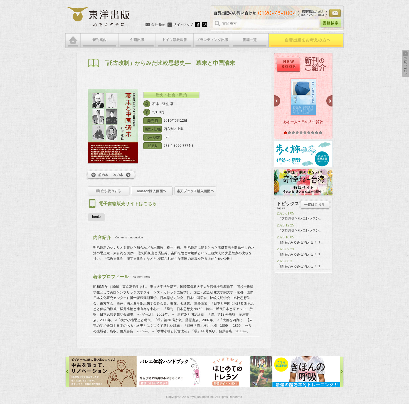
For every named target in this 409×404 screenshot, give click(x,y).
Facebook (197, 24)
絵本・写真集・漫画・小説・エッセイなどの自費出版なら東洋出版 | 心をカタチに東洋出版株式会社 (98, 17)
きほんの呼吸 (238, 371)
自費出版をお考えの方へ (306, 40)
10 (320, 132)
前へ (98, 174)
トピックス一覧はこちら (315, 204)
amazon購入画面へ (152, 191)
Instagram (204, 24)
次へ (123, 174)
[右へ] (342, 371)
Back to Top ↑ (405, 63)
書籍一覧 (249, 40)
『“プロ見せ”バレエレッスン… (299, 218)
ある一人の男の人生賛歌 (303, 122)
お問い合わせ (335, 13)
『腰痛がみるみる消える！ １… (300, 242)
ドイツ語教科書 (174, 40)
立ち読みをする (109, 191)
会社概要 (155, 24)
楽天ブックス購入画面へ (195, 191)
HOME (73, 40)
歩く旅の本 (303, 154)
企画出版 (137, 40)
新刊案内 (99, 40)
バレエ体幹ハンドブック (103, 371)
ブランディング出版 (212, 40)
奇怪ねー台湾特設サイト (303, 182)
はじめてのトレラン (170, 371)
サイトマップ (180, 24)
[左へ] (67, 371)
